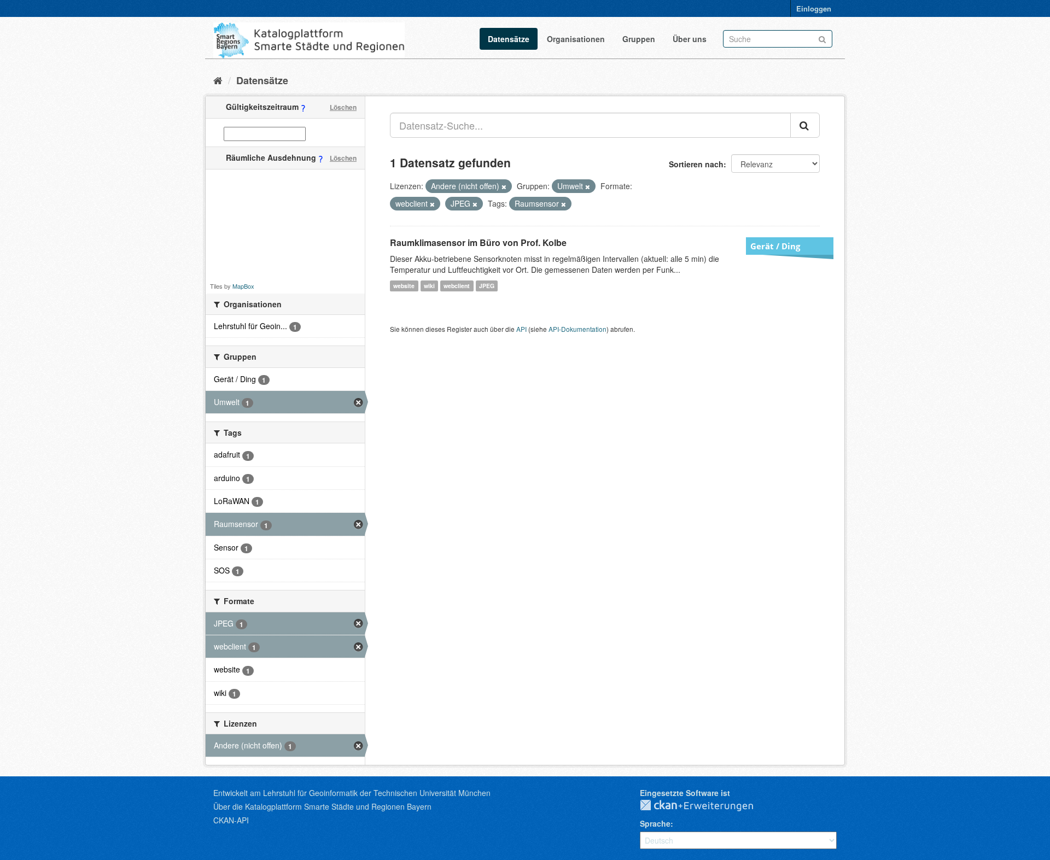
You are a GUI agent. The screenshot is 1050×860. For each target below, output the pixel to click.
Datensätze (508, 38)
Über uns (690, 38)
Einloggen (813, 8)
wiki (429, 286)
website (404, 286)
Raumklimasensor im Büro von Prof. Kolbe (478, 242)
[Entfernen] (503, 186)
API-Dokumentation (577, 329)
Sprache (655, 823)
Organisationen (576, 38)
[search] (805, 125)
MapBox (243, 286)
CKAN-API (231, 820)
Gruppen (638, 38)
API (521, 329)
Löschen (343, 107)
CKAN (705, 805)
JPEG (486, 286)
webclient (457, 286)
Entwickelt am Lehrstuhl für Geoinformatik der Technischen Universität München (352, 792)
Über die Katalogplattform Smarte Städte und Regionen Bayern (322, 806)
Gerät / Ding (775, 246)
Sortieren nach (696, 164)
